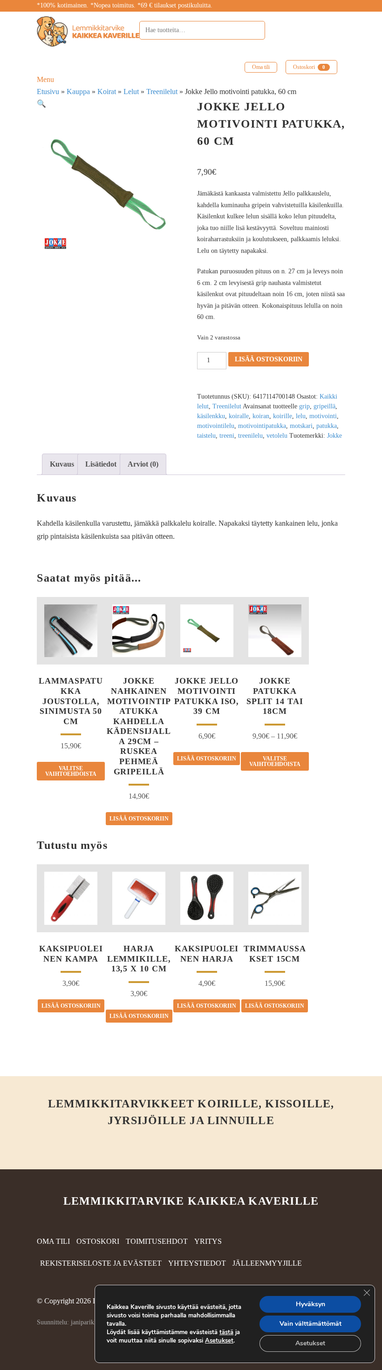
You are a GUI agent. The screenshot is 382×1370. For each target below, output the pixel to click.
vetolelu (276, 435)
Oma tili (261, 67)
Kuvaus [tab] (62, 464)
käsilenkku (211, 416)
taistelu (206, 435)
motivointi (323, 416)
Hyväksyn (310, 1304)
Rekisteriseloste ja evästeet (101, 1263)
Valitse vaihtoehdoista (70, 771)
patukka (326, 425)
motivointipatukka (262, 425)
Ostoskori (309, 67)
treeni (226, 435)
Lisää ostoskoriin (268, 359)
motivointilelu (215, 425)
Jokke (334, 435)
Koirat (106, 91)
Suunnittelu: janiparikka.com (75, 1322)
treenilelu (250, 435)
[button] (41, 104)
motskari (301, 425)
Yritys (208, 1241)
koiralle (239, 416)
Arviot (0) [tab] (143, 464)
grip (304, 406)
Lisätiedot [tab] (100, 464)
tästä (226, 1332)
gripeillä (324, 406)
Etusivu (48, 91)
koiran (260, 416)
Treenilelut (161, 91)
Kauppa (78, 91)
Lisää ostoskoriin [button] (139, 818)
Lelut (131, 91)
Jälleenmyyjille (267, 1263)
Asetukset (219, 1340)
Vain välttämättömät (310, 1323)
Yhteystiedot (197, 1263)
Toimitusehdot (157, 1241)
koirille (282, 416)
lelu (301, 416)
